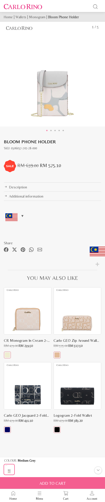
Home (8, 17)
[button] (7, 355)
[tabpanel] (52, 74)
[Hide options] (98, 470)
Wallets (21, 17)
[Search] (95, 7)
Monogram (37, 17)
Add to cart (53, 483)
